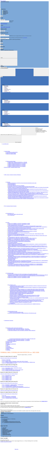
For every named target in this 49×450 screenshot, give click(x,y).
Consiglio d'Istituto (39, 129)
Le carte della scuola (39, 128)
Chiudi (1, 45)
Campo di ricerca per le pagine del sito (6, 134)
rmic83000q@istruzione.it (12, 421)
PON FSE (7, 222)
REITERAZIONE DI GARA (12, 311)
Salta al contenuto (3, 0)
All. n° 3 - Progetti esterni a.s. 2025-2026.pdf (9, 397)
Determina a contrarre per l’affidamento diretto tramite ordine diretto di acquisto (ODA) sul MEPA (25, 295)
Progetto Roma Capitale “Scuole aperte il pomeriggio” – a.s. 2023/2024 (19, 339)
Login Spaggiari (25, 37)
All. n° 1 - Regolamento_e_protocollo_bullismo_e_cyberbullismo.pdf (12, 384)
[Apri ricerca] (41, 72)
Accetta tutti (2, 411)
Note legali (4, 428)
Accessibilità (8, 346)
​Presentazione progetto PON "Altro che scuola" (15, 243)
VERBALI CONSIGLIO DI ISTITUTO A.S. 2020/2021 (17, 166)
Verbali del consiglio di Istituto (41, 130)
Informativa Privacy (5, 429)
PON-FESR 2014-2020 (9, 273)
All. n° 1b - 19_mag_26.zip (6, 360)
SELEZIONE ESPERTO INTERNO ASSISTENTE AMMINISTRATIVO (21, 293)
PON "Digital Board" (11, 215)
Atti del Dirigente (8, 347)
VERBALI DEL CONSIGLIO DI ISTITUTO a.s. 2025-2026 (17, 162)
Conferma (5, 67)
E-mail (10, 35)
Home (37, 127)
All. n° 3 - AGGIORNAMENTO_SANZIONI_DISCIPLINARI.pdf (12, 386)
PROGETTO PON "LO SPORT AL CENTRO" (15, 230)
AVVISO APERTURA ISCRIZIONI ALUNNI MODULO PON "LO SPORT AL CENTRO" (22, 229)
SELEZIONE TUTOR (11, 259)
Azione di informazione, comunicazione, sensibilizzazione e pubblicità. (18, 265)
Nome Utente (11, 20)
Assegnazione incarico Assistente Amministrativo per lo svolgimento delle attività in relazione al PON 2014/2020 (27, 289)
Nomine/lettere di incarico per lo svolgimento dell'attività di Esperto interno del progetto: (21, 186)
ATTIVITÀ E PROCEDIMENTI (11, 341)
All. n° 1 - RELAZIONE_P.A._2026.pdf (8, 375)
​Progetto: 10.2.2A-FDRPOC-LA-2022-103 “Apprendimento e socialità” (19, 223)
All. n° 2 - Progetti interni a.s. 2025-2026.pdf (9, 396)
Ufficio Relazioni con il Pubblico (7, 430)
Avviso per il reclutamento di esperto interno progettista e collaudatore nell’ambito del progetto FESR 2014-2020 (27, 299)
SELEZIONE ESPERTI (11, 258)
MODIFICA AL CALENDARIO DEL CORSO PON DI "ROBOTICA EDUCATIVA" (21, 239)
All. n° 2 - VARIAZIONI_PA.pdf (7, 368)
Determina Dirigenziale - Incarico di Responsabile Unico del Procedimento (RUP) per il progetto (24, 296)
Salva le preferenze (7, 411)
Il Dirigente (8, 349)
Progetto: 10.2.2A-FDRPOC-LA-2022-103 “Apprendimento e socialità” (19, 224)
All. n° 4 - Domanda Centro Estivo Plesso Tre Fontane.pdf (11, 370)
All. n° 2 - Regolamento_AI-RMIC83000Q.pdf (9, 385)
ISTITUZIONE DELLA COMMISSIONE (16, 294)
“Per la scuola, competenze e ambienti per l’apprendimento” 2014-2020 (20, 302)
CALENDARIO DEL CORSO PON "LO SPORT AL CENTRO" (18, 237)
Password (10, 21)
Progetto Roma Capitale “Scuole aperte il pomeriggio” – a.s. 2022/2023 (19, 340)
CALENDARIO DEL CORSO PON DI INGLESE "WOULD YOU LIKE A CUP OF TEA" (22, 238)
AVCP (7, 345)
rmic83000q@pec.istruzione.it (12, 422)
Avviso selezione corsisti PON (12, 232)
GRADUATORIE (11, 255)
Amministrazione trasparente (6, 434)
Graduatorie (8, 344)
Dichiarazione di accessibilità (6, 431)
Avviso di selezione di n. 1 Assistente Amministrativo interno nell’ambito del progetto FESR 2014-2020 (25, 300)
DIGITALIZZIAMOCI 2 (12, 184)
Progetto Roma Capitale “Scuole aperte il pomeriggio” (14, 327)
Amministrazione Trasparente (8, 320)
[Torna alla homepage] (24, 68)
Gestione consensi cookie (6, 433)
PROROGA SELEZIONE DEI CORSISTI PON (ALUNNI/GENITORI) (19, 241)
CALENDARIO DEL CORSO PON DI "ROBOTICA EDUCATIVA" (19, 240)
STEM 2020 (8, 182)
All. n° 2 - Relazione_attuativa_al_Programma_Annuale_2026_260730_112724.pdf (15, 361)
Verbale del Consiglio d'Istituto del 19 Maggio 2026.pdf (8, 366)
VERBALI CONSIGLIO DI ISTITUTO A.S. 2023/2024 (17, 163)
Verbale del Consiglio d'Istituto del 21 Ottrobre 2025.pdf (8, 393)
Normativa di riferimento (10, 348)
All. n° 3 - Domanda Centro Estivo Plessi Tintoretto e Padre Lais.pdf (12, 369)
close (1, 76)
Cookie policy (4, 427)
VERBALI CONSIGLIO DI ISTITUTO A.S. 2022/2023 (17, 164)
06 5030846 (5, 419)
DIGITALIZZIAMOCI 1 (12, 183)
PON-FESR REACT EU (10, 213)
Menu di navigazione (18, 142)
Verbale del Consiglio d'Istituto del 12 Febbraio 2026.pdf (9, 373)
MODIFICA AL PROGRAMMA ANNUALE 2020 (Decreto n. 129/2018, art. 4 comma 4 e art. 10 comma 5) (26, 301)
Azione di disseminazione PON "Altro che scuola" (15, 225)
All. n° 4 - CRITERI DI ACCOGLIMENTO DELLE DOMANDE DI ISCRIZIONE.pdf (16, 387)
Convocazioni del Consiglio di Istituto (12, 152)
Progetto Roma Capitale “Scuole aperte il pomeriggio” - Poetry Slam (18, 328)
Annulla (2, 67)
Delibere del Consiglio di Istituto (11, 153)
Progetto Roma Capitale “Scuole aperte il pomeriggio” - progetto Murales (19, 329)
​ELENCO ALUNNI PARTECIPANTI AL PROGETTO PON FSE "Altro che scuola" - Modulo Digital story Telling (26, 233)
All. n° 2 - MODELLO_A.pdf (6, 376)
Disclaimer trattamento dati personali (5, 441)
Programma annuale (9, 342)
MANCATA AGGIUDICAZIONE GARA (16, 312)
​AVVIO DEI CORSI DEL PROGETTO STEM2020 (16, 185)
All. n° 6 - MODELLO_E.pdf (6, 379)
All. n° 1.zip (4, 395)
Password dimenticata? (3, 23)
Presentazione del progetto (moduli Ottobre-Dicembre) (16, 234)
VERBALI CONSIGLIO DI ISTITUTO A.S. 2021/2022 (17, 165)
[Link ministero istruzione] (4, 1)
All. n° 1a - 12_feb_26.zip (6, 359)
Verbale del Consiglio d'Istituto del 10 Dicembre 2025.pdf (9, 390)
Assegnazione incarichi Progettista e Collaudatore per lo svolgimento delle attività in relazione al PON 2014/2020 (27, 290)
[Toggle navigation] (8, 72)
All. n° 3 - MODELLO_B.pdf (6, 377)
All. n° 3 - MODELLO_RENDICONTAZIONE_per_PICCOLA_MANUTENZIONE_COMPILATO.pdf (18, 362)
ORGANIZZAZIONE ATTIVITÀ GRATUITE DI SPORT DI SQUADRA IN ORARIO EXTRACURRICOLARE (26, 228)
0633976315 (5, 420)
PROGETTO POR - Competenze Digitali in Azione (12, 167)
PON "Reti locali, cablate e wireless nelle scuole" (15, 214)
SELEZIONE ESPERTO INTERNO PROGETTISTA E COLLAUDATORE (22, 292)
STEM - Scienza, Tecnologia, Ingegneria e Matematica (12, 174)
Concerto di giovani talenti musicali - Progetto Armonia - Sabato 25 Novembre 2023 (22, 338)
